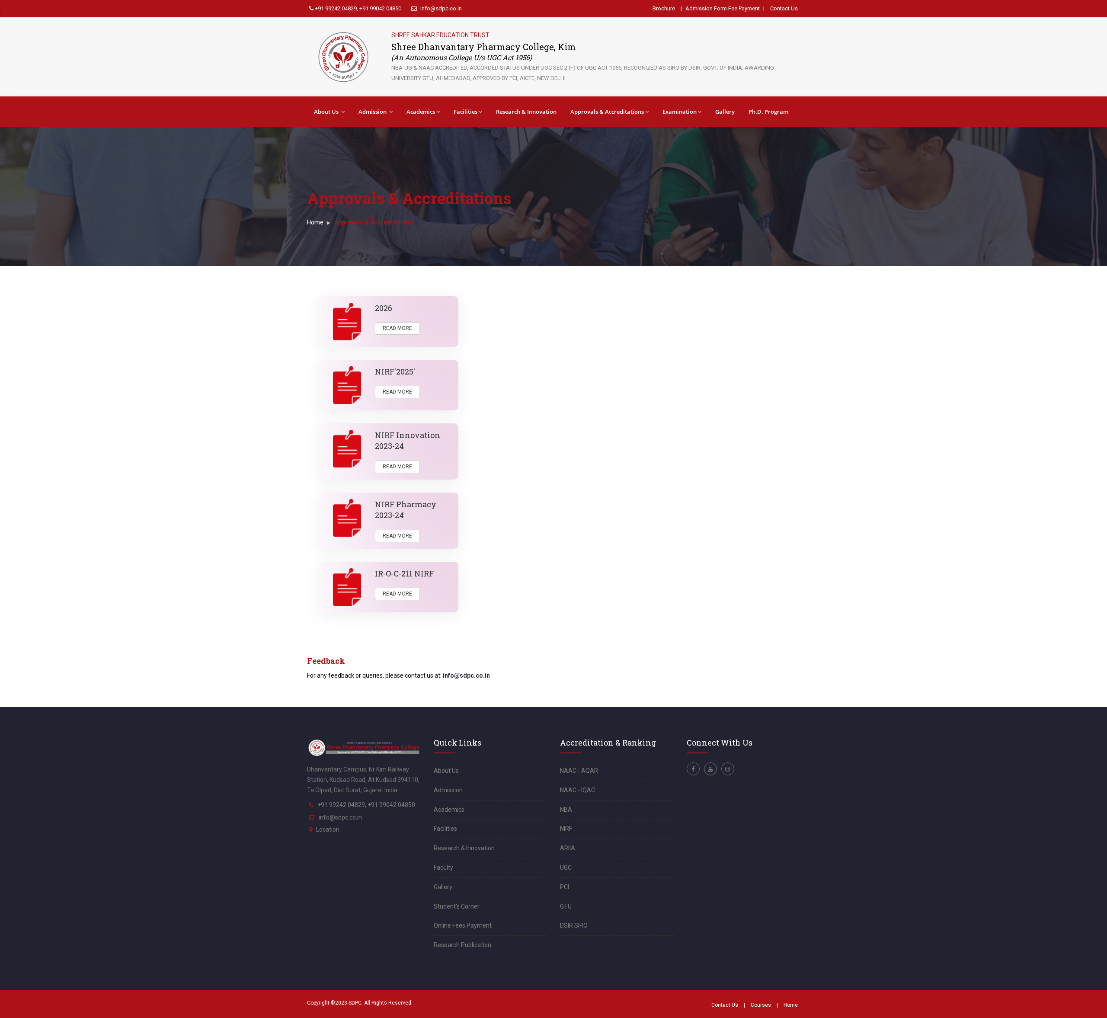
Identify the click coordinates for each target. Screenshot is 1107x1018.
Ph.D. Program (768, 111)
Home (315, 222)
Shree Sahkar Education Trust (440, 35)
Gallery (725, 111)
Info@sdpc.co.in (440, 8)
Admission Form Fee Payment (722, 8)
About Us (327, 111)
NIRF (566, 828)
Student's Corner (457, 906)
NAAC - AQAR (579, 770)
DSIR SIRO (574, 925)
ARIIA (567, 848)
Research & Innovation (526, 111)
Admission (373, 111)
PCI (564, 887)
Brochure (664, 8)
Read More (397, 328)
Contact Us (784, 8)
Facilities (465, 111)
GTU (566, 906)
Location (327, 829)
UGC (566, 867)
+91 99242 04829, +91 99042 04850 (357, 8)
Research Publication (462, 944)
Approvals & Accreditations (607, 111)
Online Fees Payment (463, 925)
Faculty (443, 867)
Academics (420, 111)
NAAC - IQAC (577, 790)
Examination (679, 111)
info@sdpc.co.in (466, 675)
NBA (566, 809)
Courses (761, 1005)
